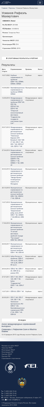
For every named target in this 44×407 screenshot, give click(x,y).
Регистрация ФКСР (8, 350)
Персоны (12, 8)
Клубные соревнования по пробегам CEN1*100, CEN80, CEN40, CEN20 (17, 79)
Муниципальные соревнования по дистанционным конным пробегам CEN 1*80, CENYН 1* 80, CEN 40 (17, 193)
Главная (4, 8)
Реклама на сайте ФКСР (10, 346)
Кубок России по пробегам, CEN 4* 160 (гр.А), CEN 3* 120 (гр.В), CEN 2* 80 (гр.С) (17, 260)
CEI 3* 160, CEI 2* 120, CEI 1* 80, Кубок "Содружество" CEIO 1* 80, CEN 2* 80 (17, 282)
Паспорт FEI (6, 356)
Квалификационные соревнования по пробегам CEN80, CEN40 (18, 91)
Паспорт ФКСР (7, 354)
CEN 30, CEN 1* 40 (17, 291)
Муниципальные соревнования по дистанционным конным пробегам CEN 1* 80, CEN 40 (17, 248)
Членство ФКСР (7, 348)
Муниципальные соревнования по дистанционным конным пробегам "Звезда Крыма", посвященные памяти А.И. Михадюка (17, 176)
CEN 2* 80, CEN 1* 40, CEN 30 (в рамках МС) (17, 271)
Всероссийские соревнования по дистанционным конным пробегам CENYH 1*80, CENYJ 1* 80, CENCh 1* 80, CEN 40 (17, 157)
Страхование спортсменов (11, 358)
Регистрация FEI (7, 352)
